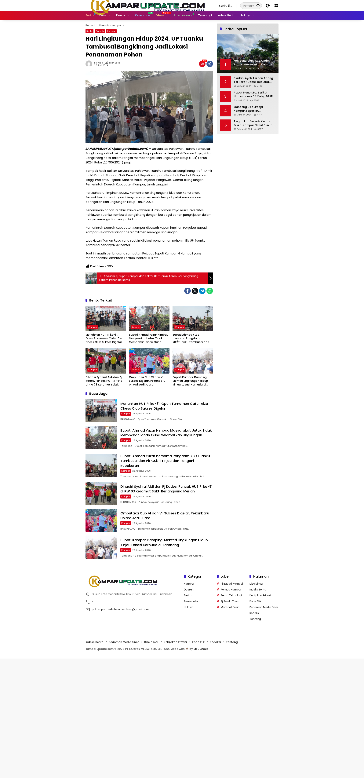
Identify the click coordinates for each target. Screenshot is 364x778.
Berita (89, 31)
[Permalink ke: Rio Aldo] (90, 63)
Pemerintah (191, 601)
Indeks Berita (257, 589)
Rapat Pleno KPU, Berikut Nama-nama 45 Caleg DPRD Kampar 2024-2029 (253, 94)
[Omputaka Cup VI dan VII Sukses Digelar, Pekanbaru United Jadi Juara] (149, 361)
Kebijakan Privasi (260, 595)
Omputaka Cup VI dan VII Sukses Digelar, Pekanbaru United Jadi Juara (147, 380)
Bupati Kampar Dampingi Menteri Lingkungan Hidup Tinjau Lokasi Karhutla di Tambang (190, 381)
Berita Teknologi (231, 595)
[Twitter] (195, 291)
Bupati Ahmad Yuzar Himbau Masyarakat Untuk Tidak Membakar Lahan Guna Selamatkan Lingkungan (148, 338)
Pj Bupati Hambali (232, 584)
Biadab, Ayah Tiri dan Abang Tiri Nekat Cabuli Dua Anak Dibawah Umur (253, 80)
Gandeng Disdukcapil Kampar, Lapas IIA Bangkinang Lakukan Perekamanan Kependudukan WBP (254, 109)
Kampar (111, 31)
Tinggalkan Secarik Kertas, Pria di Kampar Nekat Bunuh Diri (253, 123)
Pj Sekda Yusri (229, 601)
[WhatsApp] (209, 291)
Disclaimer (256, 584)
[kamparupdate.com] (149, 5)
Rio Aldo (98, 63)
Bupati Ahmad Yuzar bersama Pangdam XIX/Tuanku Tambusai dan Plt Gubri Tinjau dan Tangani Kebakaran (192, 338)
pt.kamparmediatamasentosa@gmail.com (120, 609)
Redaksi (254, 613)
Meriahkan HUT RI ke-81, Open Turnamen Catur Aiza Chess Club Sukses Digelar (104, 338)
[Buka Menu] (276, 5)
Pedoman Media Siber (263, 607)
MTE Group (201, 649)
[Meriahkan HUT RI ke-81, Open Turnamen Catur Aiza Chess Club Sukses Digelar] (106, 318)
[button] (258, 5)
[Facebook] (187, 291)
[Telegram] (202, 291)
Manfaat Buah (230, 607)
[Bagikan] (209, 64)
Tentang (255, 619)
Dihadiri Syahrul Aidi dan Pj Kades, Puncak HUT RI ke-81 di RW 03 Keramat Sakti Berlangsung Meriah (104, 381)
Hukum (188, 607)
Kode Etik (255, 601)
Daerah (100, 31)
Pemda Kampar (231, 589)
